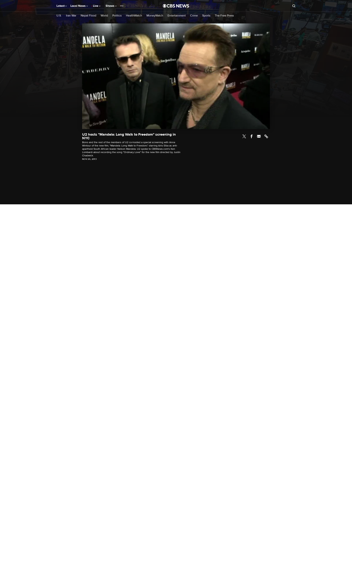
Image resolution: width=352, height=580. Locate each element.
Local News (78, 5)
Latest (60, 5)
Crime (194, 15)
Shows (110, 5)
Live (96, 6)
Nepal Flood (88, 15)
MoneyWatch (154, 15)
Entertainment (177, 15)
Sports (206, 15)
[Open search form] (294, 6)
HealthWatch (134, 15)
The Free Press (224, 15)
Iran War (71, 15)
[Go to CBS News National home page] (176, 6)
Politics (117, 15)
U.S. (59, 15)
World (104, 15)
